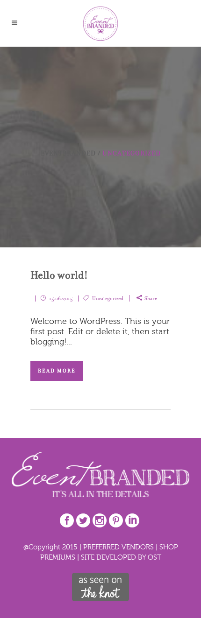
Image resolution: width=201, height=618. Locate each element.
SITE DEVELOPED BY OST (121, 557)
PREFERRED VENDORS (118, 547)
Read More (57, 371)
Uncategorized (107, 298)
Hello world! (59, 275)
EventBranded (68, 153)
